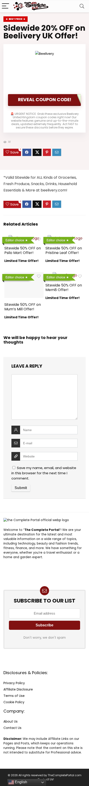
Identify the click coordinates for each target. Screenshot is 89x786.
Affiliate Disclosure (18, 689)
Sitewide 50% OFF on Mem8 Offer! (63, 287)
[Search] (81, 6)
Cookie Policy (13, 702)
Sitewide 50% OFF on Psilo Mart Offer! (22, 250)
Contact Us (12, 728)
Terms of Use (14, 695)
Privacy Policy (14, 683)
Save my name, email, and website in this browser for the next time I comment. (43, 473)
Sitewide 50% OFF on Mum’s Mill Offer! (22, 307)
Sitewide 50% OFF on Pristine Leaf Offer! (63, 250)
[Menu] (5, 6)
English (20, 782)
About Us (10, 721)
